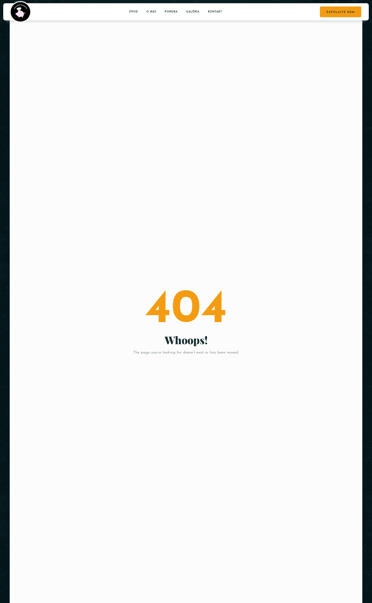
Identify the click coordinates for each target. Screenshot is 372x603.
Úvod (133, 12)
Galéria (192, 12)
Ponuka (171, 12)
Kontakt (215, 12)
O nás (151, 12)
